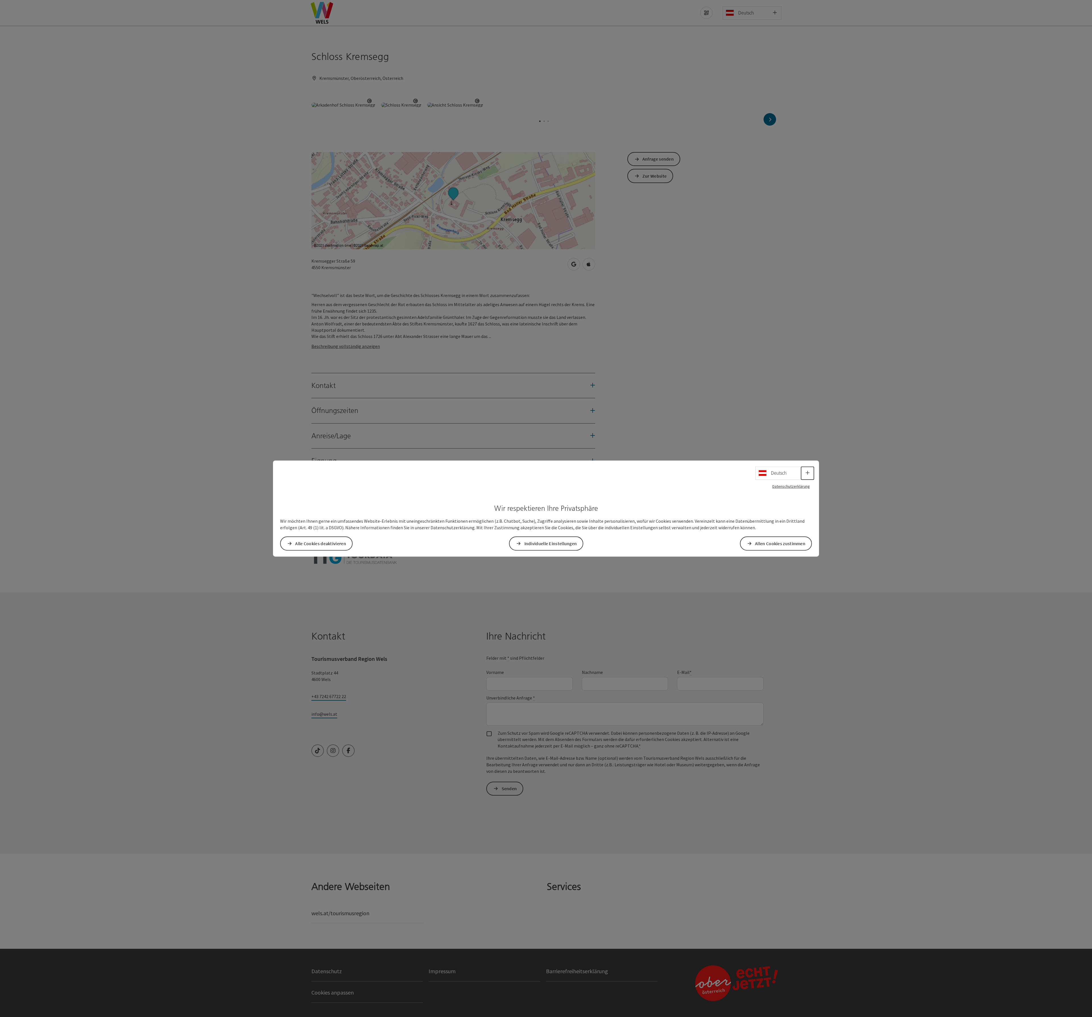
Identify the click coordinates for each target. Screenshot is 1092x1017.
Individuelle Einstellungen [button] (550, 543)
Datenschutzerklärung (791, 486)
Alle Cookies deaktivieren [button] (320, 543)
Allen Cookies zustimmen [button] (780, 543)
